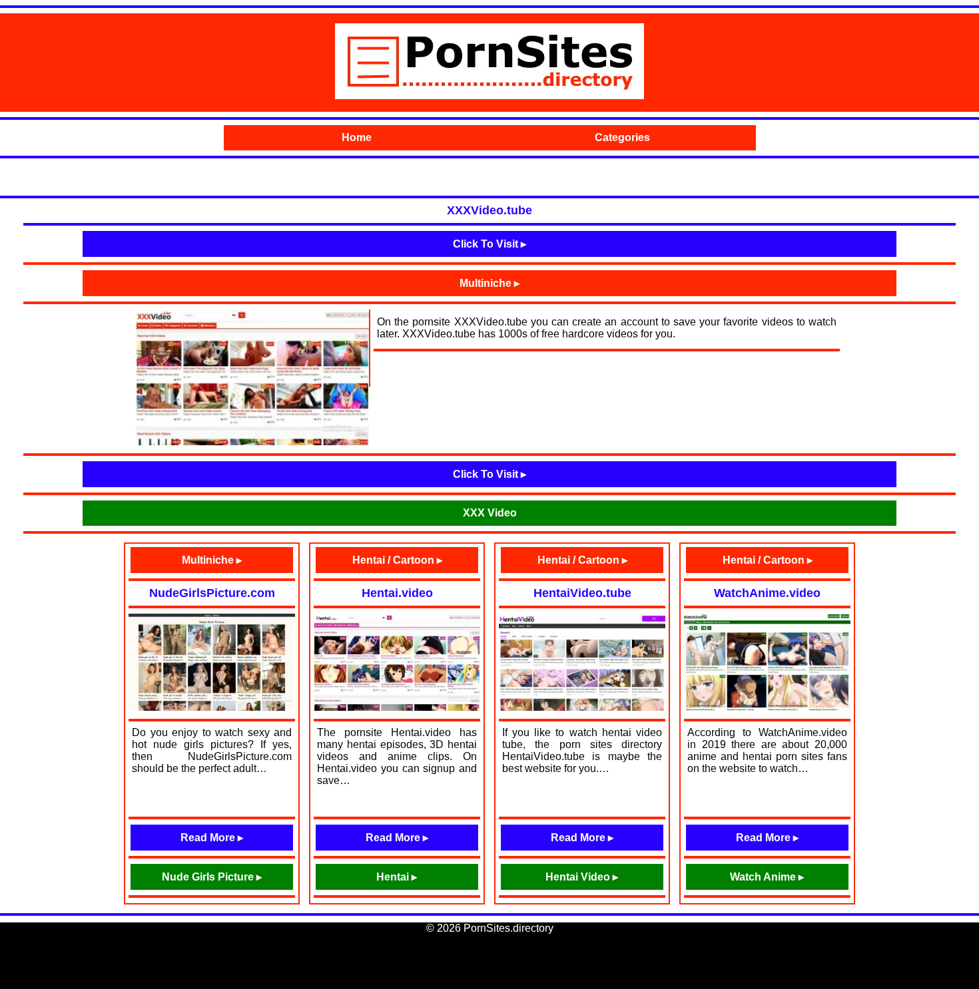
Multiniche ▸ (489, 283)
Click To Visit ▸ (489, 244)
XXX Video (490, 512)
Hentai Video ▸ (581, 877)
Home (357, 137)
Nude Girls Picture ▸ (212, 877)
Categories (622, 137)
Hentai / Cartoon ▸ (397, 560)
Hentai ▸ (396, 877)
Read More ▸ (211, 837)
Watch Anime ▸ (767, 877)
